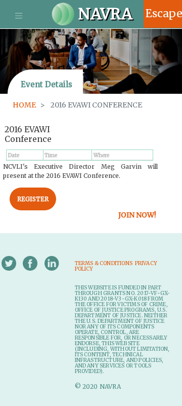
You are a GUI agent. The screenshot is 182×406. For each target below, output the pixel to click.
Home (24, 104)
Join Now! (137, 214)
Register (33, 199)
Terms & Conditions (104, 263)
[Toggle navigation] (18, 15)
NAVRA (103, 7)
